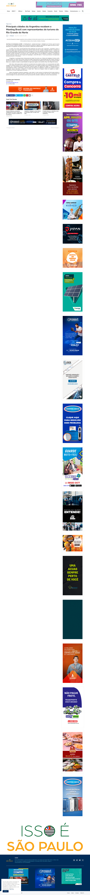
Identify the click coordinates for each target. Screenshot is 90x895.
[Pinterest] (27, 95)
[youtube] (80, 860)
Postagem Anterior (11, 127)
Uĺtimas (20, 11)
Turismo (61, 11)
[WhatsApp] (24, 95)
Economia (50, 11)
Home (8, 11)
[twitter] (77, 860)
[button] (79, 11)
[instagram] (83, 860)
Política (66, 11)
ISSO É (13, 11)
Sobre (72, 893)
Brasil (55, 11)
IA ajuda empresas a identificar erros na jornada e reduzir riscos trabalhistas (51, 112)
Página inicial (8, 23)
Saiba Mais (11, 889)
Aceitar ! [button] (5, 891)
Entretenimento (74, 11)
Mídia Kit (82, 893)
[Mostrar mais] (32, 95)
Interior (39, 11)
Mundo (44, 11)
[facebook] (74, 860)
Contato (77, 893)
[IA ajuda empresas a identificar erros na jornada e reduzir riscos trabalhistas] (51, 105)
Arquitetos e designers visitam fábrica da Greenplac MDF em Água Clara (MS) (32, 112)
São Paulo (27, 11)
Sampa (33, 11)
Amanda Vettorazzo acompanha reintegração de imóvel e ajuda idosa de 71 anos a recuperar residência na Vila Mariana (14, 113)
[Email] (29, 95)
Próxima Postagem (55, 127)
